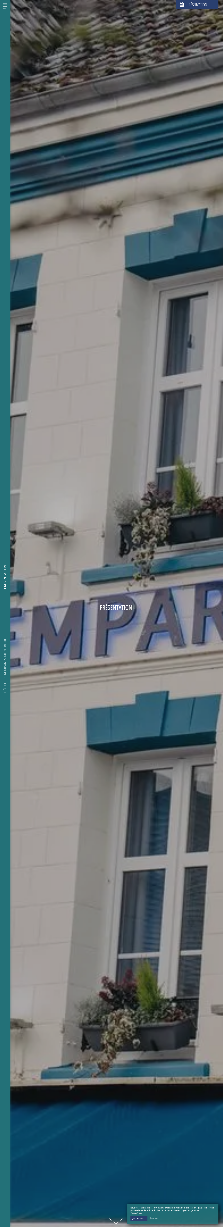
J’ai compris (138, 1218)
